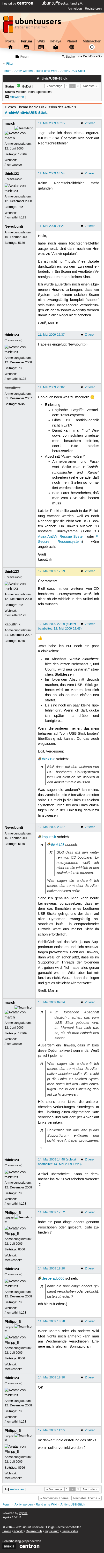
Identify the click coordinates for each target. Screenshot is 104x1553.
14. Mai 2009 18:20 (51, 1268)
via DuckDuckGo (90, 57)
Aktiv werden (24, 71)
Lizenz (6, 1531)
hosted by (9, 4)
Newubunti (14, 226)
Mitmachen (92, 41)
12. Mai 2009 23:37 (51, 827)
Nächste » (90, 86)
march (10, 123)
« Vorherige (54, 86)
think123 (12, 173)
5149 (21, 243)
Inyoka (23, 1513)
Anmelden (75, 9)
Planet (72, 41)
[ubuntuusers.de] (32, 26)
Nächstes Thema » (86, 1498)
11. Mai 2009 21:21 (51, 226)
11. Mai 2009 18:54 (51, 173)
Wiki (41, 41)
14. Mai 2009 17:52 (51, 1212)
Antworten (17, 97)
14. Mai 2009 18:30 (51, 1377)
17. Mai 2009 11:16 (51, 1430)
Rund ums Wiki (46, 71)
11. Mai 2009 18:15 (51, 123)
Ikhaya (55, 41)
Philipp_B (13, 1212)
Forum (26, 41)
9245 (21, 404)
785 (20, 207)
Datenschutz (34, 1531)
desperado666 (53, 1278)
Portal (10, 41)
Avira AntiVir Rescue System (62, 537)
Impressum (52, 1531)
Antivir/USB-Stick (72, 71)
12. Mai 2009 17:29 (51, 571)
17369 (22, 154)
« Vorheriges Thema (54, 1498)
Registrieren (93, 9)
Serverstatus (70, 1531)
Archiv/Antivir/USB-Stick (26, 112)
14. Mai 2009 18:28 (51, 1321)
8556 (21, 1249)
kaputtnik (12, 387)
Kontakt (18, 1531)
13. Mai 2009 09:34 (51, 1002)
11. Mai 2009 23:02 (51, 387)
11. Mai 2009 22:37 (51, 335)
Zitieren (90, 123)
